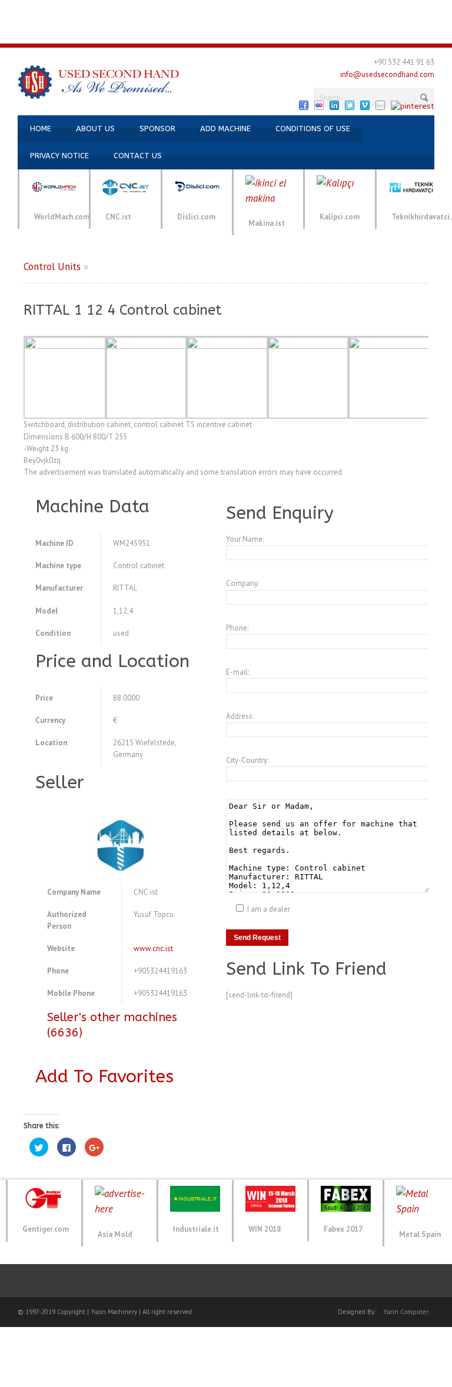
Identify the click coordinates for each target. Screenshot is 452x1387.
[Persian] (184, 32)
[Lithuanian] (403, 11)
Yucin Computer (405, 1312)
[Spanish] (35, 11)
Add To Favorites (104, 1076)
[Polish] (198, 32)
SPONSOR (157, 128)
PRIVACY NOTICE (59, 155)
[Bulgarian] (191, 11)
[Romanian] (212, 32)
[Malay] (431, 11)
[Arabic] (162, 11)
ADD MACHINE (225, 128)
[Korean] (374, 11)
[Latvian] (388, 11)
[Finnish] (289, 11)
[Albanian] (148, 11)
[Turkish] (7, 11)
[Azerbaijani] (120, 11)
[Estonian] (275, 11)
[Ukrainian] (106, 11)
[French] (63, 11)
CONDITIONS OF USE (312, 128)
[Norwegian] (445, 11)
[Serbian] (226, 32)
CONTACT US (138, 155)
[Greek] (318, 11)
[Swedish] (268, 32)
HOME (40, 128)
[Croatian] (219, 11)
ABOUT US (95, 128)
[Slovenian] (254, 32)
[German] (49, 11)
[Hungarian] (332, 11)
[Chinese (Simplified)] (205, 11)
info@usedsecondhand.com (387, 74)
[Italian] (78, 11)
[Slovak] (240, 32)
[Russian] (92, 11)
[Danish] (247, 11)
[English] (21, 11)
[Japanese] (360, 11)
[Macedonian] (417, 11)
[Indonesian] (346, 11)
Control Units (52, 266)
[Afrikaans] (134, 11)
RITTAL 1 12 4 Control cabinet (123, 310)
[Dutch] (261, 11)
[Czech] (233, 11)
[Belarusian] (177, 11)
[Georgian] (304, 11)
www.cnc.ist (153, 948)
